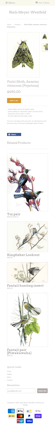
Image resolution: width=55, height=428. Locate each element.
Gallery (9, 374)
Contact (9, 380)
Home (9, 371)
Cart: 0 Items (43, 3)
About (9, 377)
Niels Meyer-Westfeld (27, 12)
